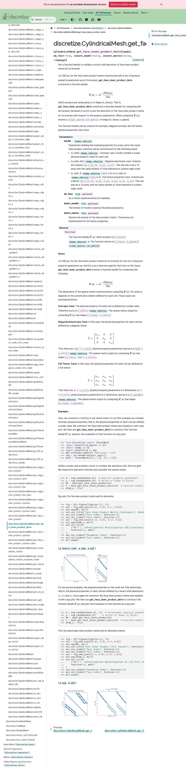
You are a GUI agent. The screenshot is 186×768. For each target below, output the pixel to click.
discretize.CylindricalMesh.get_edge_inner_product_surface (26, 501)
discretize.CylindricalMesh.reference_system (26, 170)
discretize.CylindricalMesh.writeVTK (25, 712)
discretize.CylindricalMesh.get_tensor (26, 564)
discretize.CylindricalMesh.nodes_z (25, 117)
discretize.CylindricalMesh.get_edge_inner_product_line (26, 485)
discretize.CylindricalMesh (120, 28)
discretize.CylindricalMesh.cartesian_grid (26, 333)
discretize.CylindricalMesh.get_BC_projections (25, 453)
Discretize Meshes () (89, 28)
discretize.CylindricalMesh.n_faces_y (25, 61)
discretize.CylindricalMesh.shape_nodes (26, 243)
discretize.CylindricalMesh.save (23, 663)
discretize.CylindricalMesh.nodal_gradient (26, 89)
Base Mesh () (19, 744)
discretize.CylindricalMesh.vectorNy (25, 304)
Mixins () (18, 757)
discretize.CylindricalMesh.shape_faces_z (26, 235)
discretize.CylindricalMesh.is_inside (25, 573)
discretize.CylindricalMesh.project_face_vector (25, 648)
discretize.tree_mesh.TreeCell (20, 740)
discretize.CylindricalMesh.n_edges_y (26, 34)
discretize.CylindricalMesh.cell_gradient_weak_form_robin (26, 341)
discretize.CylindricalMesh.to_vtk (24, 703)
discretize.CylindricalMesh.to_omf (24, 698)
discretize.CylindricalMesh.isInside (24, 569)
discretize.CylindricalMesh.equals (24, 373)
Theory (117, 12)
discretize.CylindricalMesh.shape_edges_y (26, 202)
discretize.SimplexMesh (17, 730)
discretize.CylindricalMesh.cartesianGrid (26, 325)
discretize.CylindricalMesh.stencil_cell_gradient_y (26, 267)
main (62, 19)
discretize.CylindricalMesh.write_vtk (25, 716)
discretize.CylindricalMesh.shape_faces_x (26, 219)
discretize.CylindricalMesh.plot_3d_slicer (26, 594)
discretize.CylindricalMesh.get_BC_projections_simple (25, 461)
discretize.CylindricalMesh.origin (23, 131)
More (144, 12)
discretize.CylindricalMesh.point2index (25, 616)
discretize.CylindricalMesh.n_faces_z (26, 65)
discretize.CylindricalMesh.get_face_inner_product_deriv (26, 526)
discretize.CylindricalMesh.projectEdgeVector (26, 624)
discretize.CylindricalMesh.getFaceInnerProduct (26, 416)
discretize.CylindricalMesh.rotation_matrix (26, 178)
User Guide (88, 12)
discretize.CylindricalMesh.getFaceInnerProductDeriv (26, 424)
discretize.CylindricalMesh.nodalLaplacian (26, 81)
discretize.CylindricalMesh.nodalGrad (25, 75)
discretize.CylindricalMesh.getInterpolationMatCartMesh (26, 440)
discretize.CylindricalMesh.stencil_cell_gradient (26, 251)
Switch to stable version (123, 4)
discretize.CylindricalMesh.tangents (25, 281)
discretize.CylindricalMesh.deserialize (26, 360)
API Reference (103, 12)
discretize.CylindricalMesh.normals (24, 122)
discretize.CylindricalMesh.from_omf (25, 377)
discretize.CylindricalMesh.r (21, 654)
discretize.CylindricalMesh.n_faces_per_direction (26, 50)
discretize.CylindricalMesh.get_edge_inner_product (26, 469)
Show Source (160, 44)
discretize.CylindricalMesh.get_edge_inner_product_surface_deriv (26, 510)
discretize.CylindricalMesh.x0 (22, 318)
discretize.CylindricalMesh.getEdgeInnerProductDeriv (26, 408)
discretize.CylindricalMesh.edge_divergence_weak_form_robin (26, 366)
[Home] (51, 28)
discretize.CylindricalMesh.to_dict (24, 693)
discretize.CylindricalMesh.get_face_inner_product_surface (26, 534)
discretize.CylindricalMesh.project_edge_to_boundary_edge (26, 138)
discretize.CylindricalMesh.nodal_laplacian (26, 97)
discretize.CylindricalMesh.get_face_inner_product (26, 518)
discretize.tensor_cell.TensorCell (21, 735)
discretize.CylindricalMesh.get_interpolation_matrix (25, 550)
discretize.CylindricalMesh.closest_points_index (26, 349)
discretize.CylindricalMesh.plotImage (25, 583)
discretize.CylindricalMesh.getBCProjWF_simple (25, 392)
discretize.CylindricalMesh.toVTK (24, 689)
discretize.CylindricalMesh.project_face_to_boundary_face (25, 146)
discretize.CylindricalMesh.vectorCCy (25, 291)
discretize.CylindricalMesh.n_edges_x (26, 30)
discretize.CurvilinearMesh (18, 721)
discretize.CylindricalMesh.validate (24, 707)
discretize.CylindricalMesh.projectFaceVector (26, 632)
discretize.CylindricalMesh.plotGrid (24, 578)
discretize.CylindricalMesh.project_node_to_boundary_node (26, 154)
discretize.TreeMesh (16, 726)
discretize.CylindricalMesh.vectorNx (25, 300)
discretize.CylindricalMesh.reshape (24, 659)
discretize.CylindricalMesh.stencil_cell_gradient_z (26, 275)
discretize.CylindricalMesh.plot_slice (25, 609)
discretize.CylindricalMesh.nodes (23, 104)
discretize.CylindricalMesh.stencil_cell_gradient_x (26, 259)
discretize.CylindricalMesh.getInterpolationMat (26, 432)
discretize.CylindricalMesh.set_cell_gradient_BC (26, 683)
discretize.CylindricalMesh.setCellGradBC (25, 675)
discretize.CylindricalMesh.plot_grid (25, 600)
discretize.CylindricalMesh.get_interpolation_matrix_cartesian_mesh (25, 558)
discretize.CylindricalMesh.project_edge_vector (26, 640)
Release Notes (130, 12)
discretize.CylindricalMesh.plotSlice (25, 587)
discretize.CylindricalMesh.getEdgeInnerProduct (26, 400)
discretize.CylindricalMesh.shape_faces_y (26, 227)
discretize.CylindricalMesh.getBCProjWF (25, 384)
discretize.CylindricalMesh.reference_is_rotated (26, 162)
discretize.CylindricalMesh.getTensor (25, 446)
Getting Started (72, 12)
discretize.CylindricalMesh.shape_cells (26, 186)
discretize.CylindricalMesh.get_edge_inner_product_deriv (26, 477)
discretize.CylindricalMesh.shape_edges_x (26, 194)
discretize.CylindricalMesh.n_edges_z (26, 39)
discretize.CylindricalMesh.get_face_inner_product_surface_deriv (26, 542)
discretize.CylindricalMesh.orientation (26, 127)
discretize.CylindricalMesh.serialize (24, 668)
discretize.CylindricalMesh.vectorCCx (25, 286)
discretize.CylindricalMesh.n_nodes (25, 70)
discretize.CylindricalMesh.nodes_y (25, 113)
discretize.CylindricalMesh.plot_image (26, 604)
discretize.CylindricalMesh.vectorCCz (25, 295)
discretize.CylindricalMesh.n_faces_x (25, 56)
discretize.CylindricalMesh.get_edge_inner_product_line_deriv (26, 493)
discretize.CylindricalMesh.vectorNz (25, 309)
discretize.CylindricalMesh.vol (22, 314)
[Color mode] (73, 19)
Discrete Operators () (17, 751)
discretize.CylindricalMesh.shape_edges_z (26, 211)
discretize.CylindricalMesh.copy (23, 355)
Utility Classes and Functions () (17, 764)
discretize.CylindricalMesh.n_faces (24, 43)
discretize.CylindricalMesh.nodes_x (25, 108)
